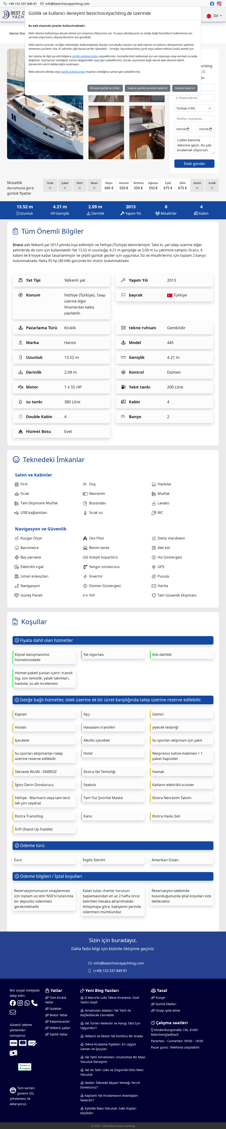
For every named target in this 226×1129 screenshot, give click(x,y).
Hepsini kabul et (185, 88)
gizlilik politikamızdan (85, 56)
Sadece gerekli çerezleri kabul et (148, 88)
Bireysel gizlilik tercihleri (105, 88)
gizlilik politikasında (73, 72)
